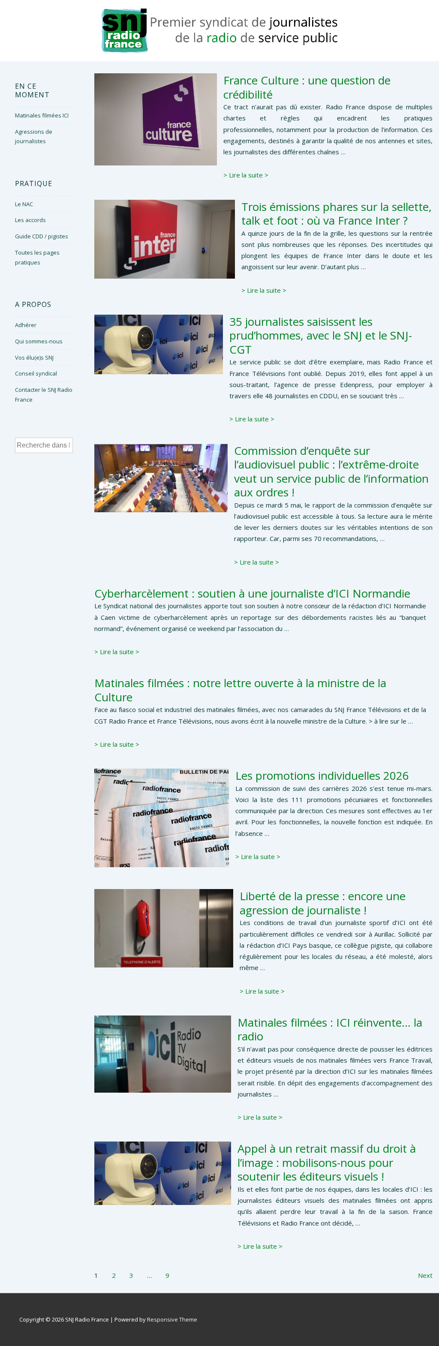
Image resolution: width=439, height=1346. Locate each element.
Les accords (30, 220)
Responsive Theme (172, 1319)
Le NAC (24, 204)
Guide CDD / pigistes (41, 236)
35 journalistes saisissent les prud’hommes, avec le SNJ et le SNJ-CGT (320, 335)
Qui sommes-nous (39, 341)
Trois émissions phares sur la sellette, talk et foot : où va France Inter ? (336, 213)
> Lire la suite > (245, 175)
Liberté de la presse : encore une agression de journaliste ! (323, 903)
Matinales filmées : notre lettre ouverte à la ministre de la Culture (240, 690)
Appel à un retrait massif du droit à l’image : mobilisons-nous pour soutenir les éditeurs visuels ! (327, 1162)
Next (425, 1275)
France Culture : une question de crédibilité (307, 87)
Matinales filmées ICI (42, 115)
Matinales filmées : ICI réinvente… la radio (330, 1029)
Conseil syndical (36, 373)
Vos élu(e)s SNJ (34, 357)
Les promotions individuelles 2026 (322, 775)
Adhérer (25, 325)
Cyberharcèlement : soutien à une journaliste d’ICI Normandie (252, 593)
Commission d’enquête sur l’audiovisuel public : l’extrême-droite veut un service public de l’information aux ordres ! (331, 471)
